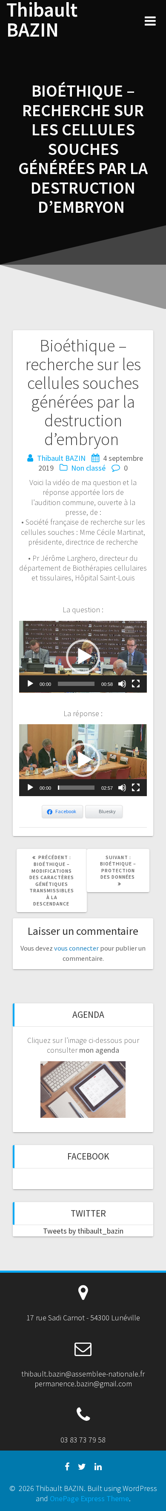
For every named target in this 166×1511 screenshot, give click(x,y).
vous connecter (76, 948)
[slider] (76, 684)
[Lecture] (30, 684)
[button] (83, 657)
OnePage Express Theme (89, 1498)
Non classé (88, 468)
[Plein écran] (136, 684)
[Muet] (122, 684)
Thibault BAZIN (41, 20)
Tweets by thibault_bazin (83, 1231)
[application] (83, 657)
